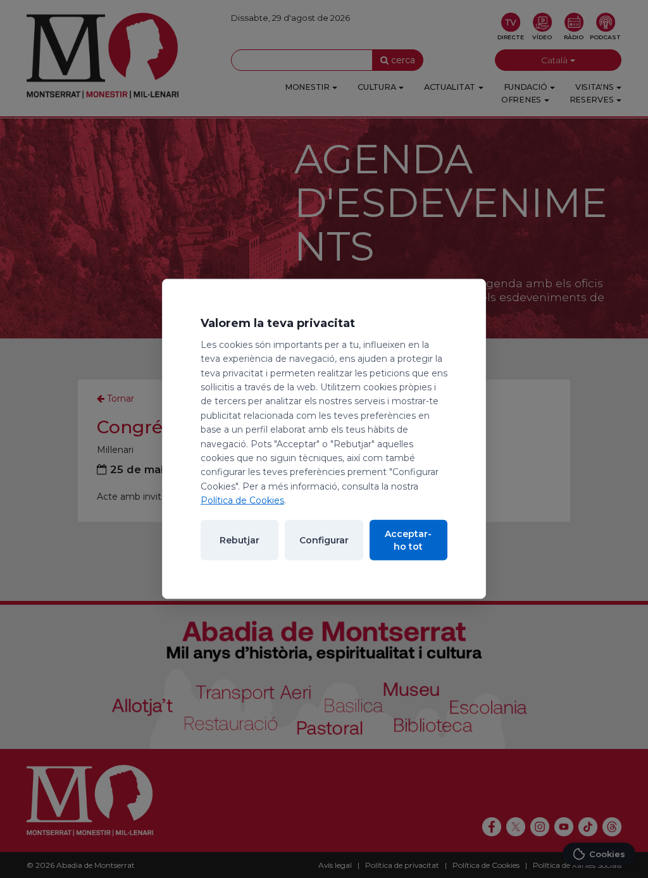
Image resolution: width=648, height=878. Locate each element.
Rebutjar (239, 540)
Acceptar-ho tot (408, 540)
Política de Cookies (242, 500)
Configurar (324, 540)
